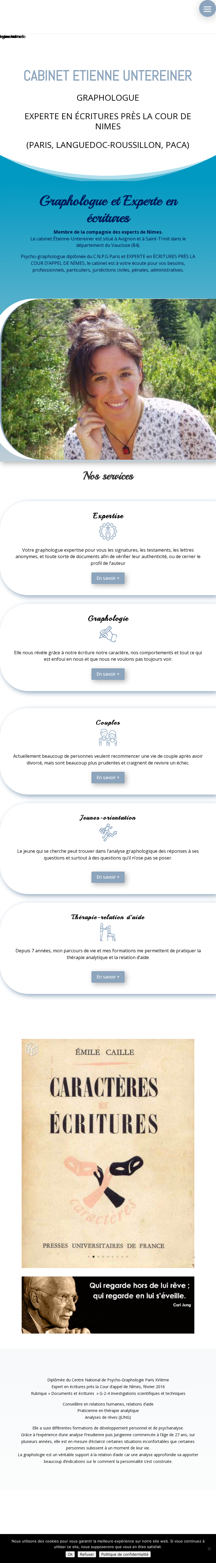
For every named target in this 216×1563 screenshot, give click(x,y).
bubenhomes (12, 36)
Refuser (87, 1554)
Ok (70, 1554)
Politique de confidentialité (124, 1554)
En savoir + (108, 578)
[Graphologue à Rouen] (108, 1266)
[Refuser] (209, 1548)
